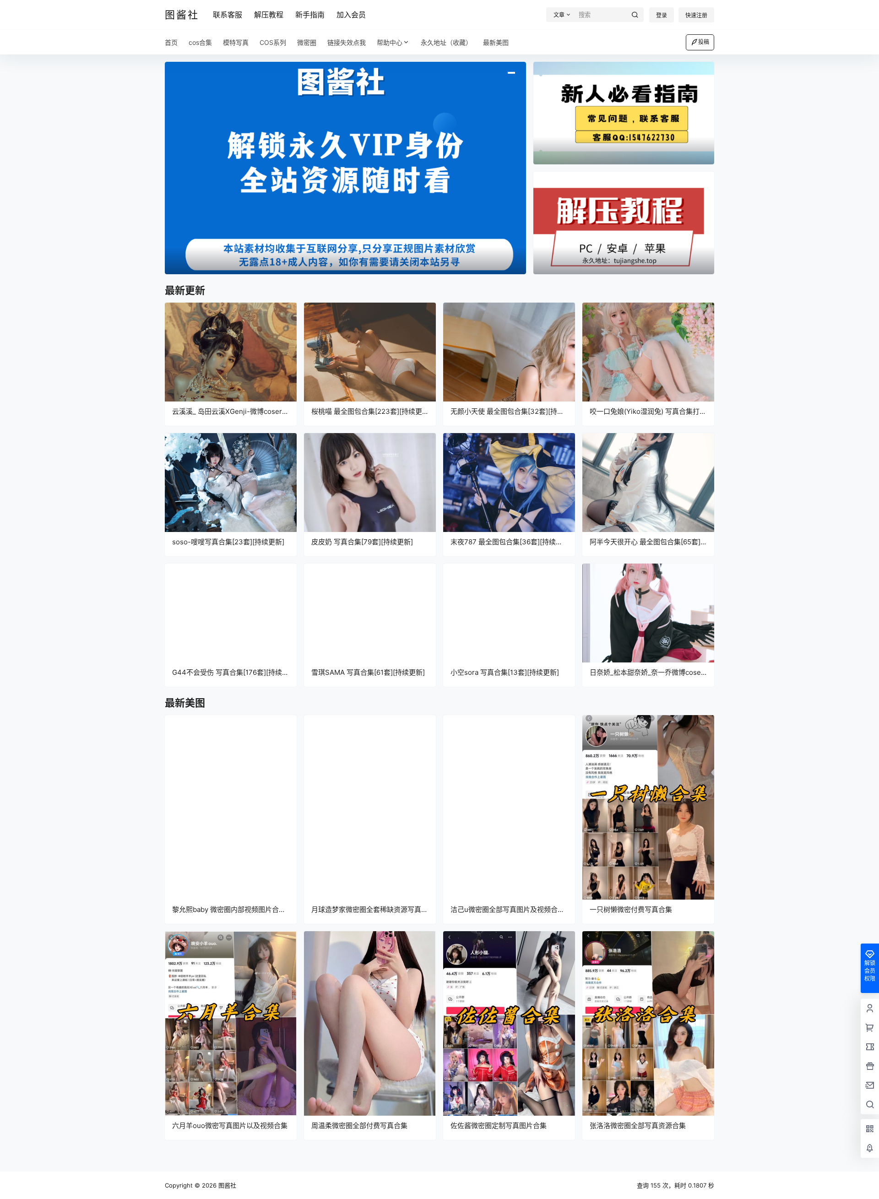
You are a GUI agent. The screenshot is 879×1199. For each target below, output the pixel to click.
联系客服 (227, 14)
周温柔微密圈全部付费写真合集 (359, 1125)
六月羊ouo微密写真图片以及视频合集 (230, 1125)
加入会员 (351, 14)
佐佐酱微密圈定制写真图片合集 (498, 1125)
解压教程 (268, 14)
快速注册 (696, 15)
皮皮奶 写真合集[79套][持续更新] (362, 541)
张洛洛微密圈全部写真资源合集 (638, 1125)
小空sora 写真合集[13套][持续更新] (504, 672)
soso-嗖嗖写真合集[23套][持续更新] (228, 541)
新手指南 (310, 14)
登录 (661, 15)
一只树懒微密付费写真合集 (631, 909)
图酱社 (226, 1185)
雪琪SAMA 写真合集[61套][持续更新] (368, 672)
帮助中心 (389, 42)
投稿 (703, 41)
